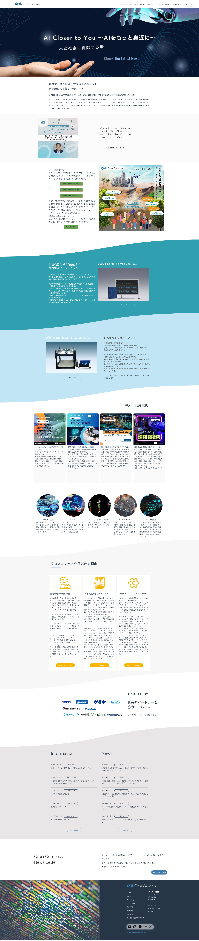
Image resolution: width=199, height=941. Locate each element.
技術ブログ (152, 899)
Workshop (130, 900)
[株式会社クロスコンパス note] (145, 927)
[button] (125, 4)
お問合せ (130, 914)
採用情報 (130, 907)
